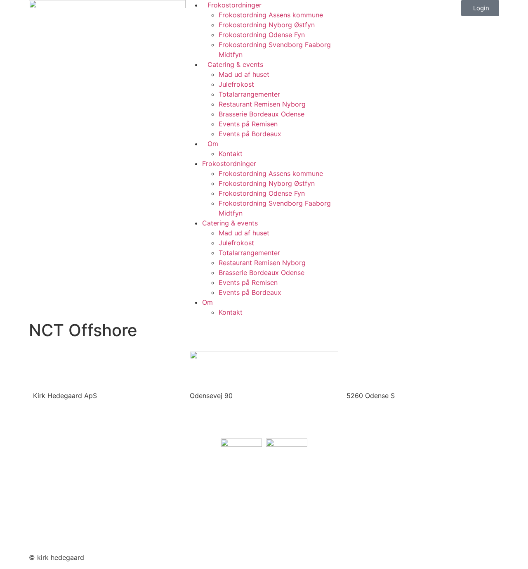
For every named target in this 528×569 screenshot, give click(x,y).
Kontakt (231, 153)
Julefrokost (236, 84)
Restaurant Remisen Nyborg (262, 104)
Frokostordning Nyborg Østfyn (267, 25)
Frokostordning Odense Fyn (262, 35)
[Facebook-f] (274, 556)
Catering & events (235, 64)
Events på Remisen (248, 124)
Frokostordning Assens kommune (271, 15)
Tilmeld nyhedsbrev (63, 515)
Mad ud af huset (244, 74)
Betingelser (50, 531)
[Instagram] (297, 556)
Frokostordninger (234, 5)
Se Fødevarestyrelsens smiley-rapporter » (98, 499)
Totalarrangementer (249, 94)
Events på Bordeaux (250, 134)
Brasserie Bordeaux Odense (261, 114)
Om (212, 144)
